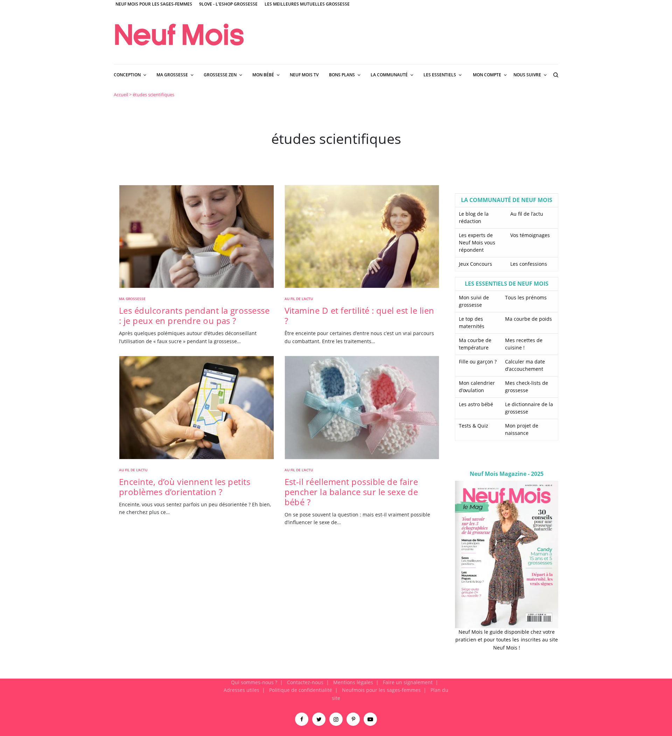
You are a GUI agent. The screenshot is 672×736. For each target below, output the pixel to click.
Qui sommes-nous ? (254, 682)
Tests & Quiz (473, 425)
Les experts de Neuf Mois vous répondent (477, 242)
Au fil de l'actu (299, 298)
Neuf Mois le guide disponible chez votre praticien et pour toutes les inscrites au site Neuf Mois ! (506, 640)
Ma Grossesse (132, 298)
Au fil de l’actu (526, 213)
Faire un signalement (408, 682)
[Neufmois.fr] (179, 34)
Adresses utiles (241, 690)
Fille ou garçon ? (478, 361)
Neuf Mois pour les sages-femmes (153, 4)
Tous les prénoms (526, 297)
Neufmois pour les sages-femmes (381, 690)
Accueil (121, 94)
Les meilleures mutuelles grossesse (307, 4)
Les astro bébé (476, 404)
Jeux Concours (475, 264)
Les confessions (528, 264)
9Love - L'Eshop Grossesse (228, 4)
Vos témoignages (530, 235)
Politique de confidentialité (300, 690)
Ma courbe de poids (528, 318)
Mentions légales (353, 682)
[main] (336, 382)
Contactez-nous (305, 682)
